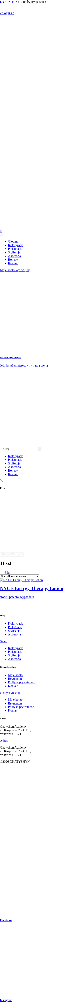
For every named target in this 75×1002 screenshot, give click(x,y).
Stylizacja (14, 630)
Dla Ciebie (7, 1)
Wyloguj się (22, 270)
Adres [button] (4, 740)
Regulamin (15, 678)
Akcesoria (14, 634)
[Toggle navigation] (1, 235)
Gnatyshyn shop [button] (10, 692)
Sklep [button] (3, 641)
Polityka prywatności (21, 682)
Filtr (7, 572)
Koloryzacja (15, 623)
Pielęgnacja (15, 627)
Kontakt (13, 686)
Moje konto (7, 270)
